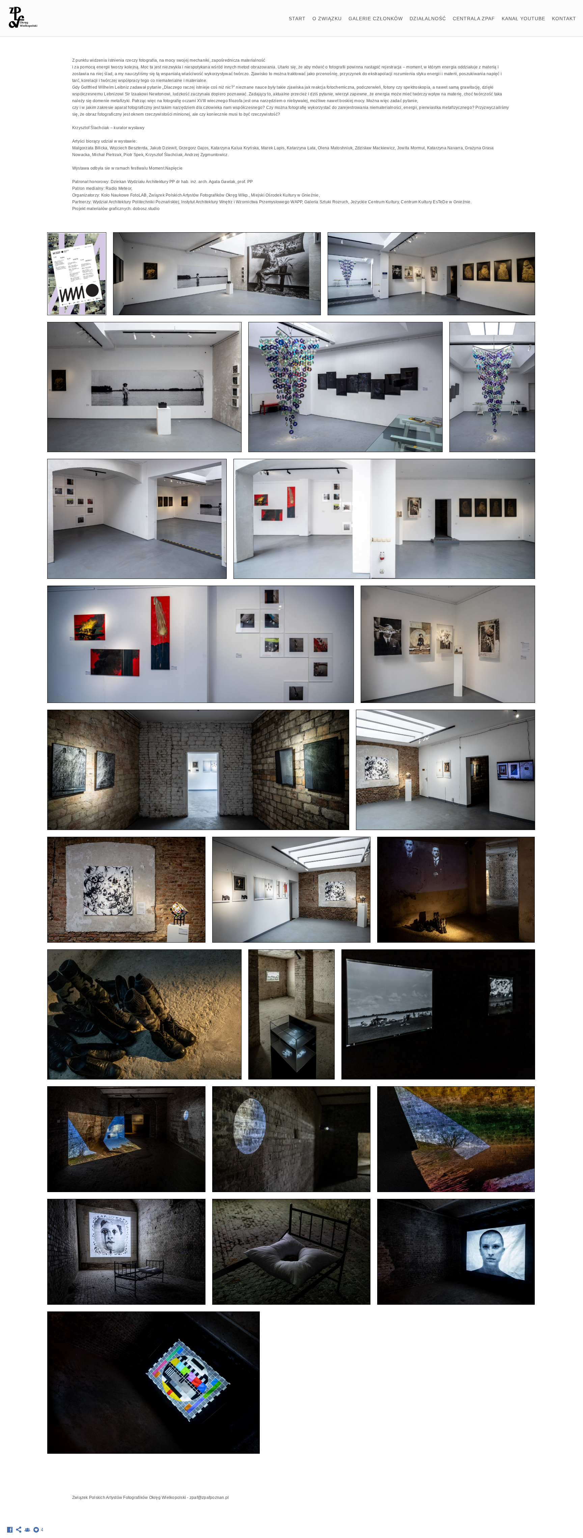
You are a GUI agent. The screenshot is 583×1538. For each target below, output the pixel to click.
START (297, 18)
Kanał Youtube (523, 18)
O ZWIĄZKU (327, 18)
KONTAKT (564, 18)
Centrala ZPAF (474, 18)
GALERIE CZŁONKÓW (376, 18)
